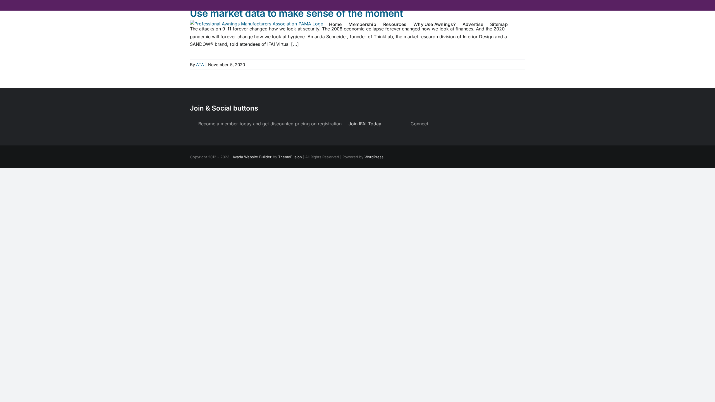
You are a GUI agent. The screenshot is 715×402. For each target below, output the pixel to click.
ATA (200, 64)
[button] (516, 24)
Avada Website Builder (252, 157)
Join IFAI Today (365, 123)
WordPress (373, 157)
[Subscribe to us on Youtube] (445, 123)
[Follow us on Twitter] (438, 123)
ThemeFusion (290, 157)
